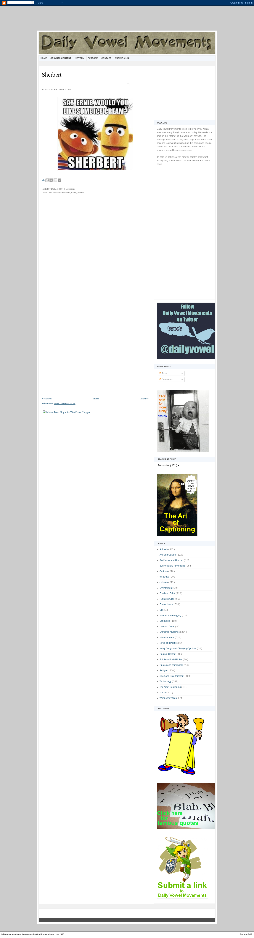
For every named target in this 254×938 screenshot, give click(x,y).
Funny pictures (167, 599)
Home (44, 58)
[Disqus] (95, 246)
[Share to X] (55, 180)
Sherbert (52, 74)
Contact (106, 58)
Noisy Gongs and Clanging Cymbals (178, 648)
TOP (250, 934)
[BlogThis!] (51, 180)
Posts (164, 373)
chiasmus (165, 576)
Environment (166, 588)
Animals (164, 549)
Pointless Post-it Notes (171, 659)
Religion (164, 670)
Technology (166, 681)
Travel (163, 692)
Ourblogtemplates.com (48, 934)
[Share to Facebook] (59, 180)
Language (165, 621)
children (164, 582)
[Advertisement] (127, 20)
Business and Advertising (173, 565)
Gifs (162, 610)
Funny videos (167, 604)
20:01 (61, 188)
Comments (167, 379)
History (80, 58)
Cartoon (164, 571)
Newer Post (47, 398)
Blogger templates (12, 934)
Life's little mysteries (170, 632)
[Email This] (47, 180)
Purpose (93, 58)
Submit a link (122, 58)
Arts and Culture (168, 554)
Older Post (144, 398)
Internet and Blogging (171, 615)
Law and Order (167, 626)
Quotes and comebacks (172, 665)
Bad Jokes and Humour (172, 560)
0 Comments (69, 188)
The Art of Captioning (170, 687)
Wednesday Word (169, 698)
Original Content (61, 58)
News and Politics (169, 643)
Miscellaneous (167, 637)
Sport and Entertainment (172, 676)
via (43, 180)
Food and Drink (168, 593)
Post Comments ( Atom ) (65, 403)
